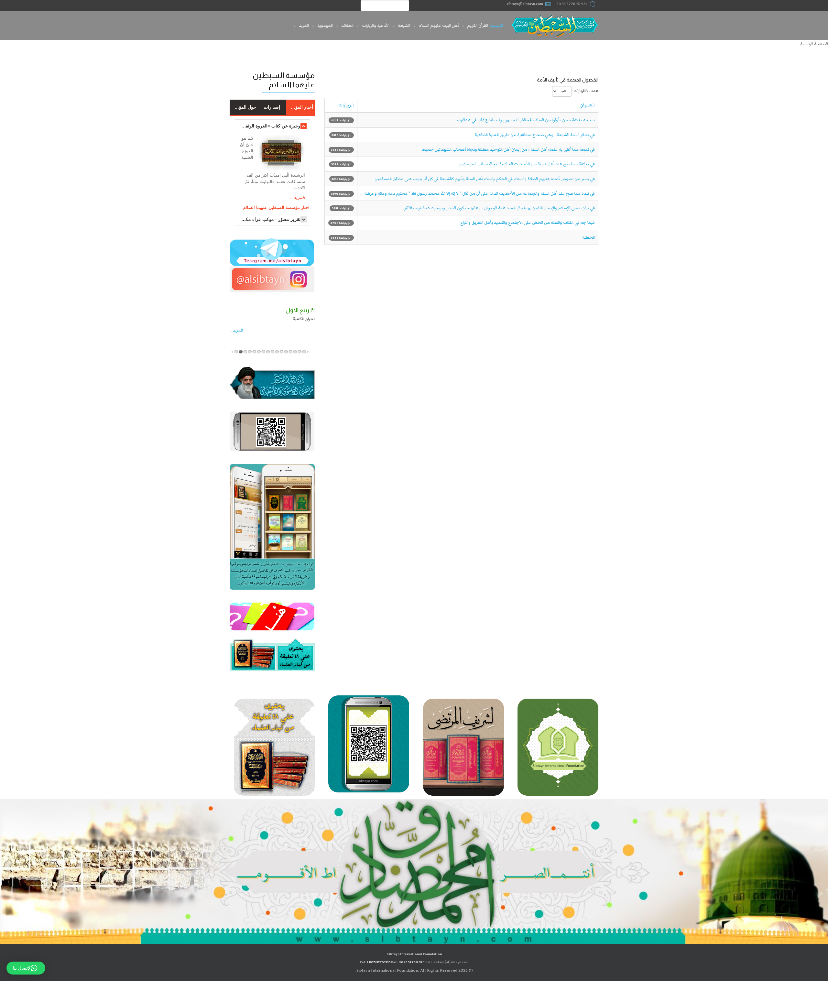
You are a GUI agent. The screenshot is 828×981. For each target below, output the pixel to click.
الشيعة (404, 25)
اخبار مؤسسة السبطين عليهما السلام (276, 207)
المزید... (259, 330)
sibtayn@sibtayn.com (525, 4)
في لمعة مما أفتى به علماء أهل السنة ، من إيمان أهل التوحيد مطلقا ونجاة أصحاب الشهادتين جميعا (508, 149)
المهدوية (325, 25)
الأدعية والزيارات (375, 25)
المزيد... (297, 197)
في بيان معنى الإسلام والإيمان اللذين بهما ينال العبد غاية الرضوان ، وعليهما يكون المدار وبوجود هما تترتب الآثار (499, 208)
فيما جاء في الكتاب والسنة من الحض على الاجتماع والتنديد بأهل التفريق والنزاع (527, 222)
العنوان (587, 105)
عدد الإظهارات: (585, 91)
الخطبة (588, 237)
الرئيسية (496, 25)
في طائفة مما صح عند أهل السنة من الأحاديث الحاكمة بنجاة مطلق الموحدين (527, 164)
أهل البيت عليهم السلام (439, 25)
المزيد (304, 25)
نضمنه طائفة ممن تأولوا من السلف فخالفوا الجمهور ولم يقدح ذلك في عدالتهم (525, 120)
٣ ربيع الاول (238, 310)
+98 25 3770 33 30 (572, 4)
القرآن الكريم (477, 25)
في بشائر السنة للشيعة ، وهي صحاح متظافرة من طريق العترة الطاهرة (535, 135)
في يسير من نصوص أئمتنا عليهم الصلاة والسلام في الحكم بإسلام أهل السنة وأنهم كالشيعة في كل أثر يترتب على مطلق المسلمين (485, 179)
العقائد (347, 25)
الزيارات (346, 105)
